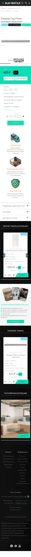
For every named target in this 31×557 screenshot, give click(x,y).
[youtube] (20, 546)
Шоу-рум (23, 465)
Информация (23, 452)
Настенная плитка (8, 459)
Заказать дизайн (23, 459)
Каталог (8, 452)
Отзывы (22, 467)
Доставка (23, 473)
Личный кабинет (22, 470)
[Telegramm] (25, 497)
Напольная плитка (8, 462)
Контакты (22, 456)
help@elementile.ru (21, 503)
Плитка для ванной (8, 456)
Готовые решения (22, 462)
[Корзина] (26, 3)
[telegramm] (11, 546)
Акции (23, 479)
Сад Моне (12, 257)
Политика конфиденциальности (22, 482)
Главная (3, 8)
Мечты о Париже (16, 100)
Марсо (11, 363)
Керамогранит (8, 465)
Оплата (22, 476)
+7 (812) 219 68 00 (18, 497)
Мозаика (8, 467)
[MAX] (28, 497)
